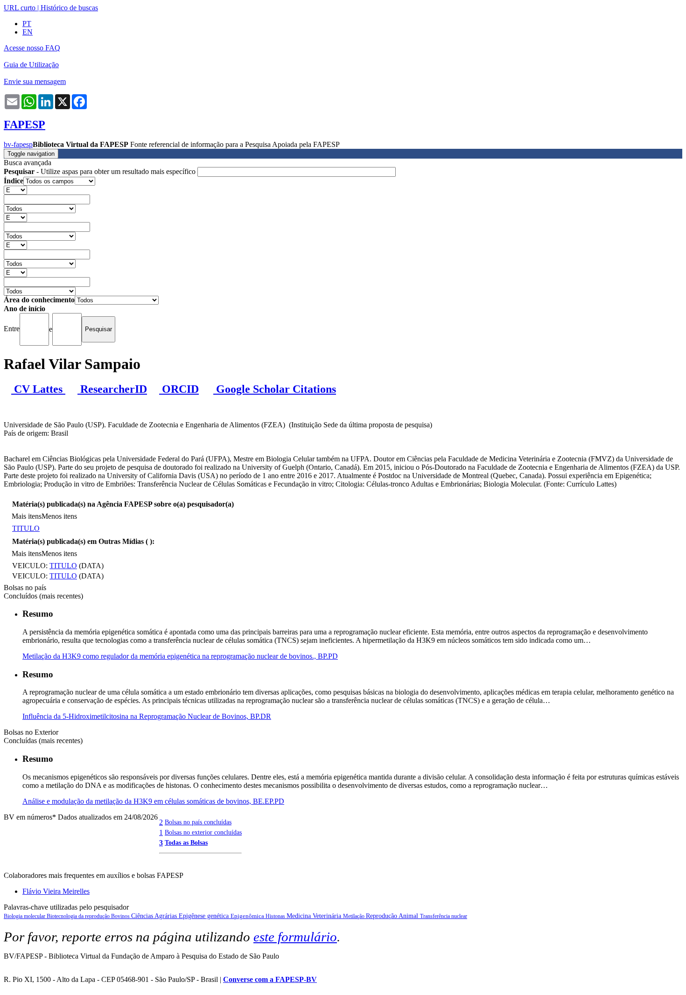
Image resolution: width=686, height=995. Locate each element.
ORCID (179, 389)
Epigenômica (248, 915)
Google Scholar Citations (274, 389)
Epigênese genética (205, 915)
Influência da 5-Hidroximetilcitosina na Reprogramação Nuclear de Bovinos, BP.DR (146, 716)
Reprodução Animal (393, 915)
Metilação (354, 916)
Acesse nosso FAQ (32, 48)
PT (26, 24)
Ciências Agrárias (155, 915)
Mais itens (27, 516)
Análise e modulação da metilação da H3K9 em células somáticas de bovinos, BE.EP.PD (153, 801)
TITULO (26, 528)
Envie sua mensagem (35, 81)
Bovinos (121, 916)
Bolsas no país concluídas (198, 822)
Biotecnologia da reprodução (79, 916)
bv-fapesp (18, 144)
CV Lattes (38, 389)
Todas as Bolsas (186, 842)
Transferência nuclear (443, 916)
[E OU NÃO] (15, 190)
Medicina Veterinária (315, 915)
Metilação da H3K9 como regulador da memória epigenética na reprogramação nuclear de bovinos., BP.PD (180, 656)
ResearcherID (112, 389)
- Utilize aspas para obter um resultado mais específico (100, 171)
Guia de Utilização (31, 65)
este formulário (295, 936)
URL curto (19, 8)
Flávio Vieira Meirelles (56, 891)
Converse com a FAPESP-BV (270, 979)
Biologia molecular (25, 916)
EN (27, 32)
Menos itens (59, 516)
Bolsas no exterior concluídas (203, 832)
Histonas (276, 916)
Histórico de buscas (69, 8)
